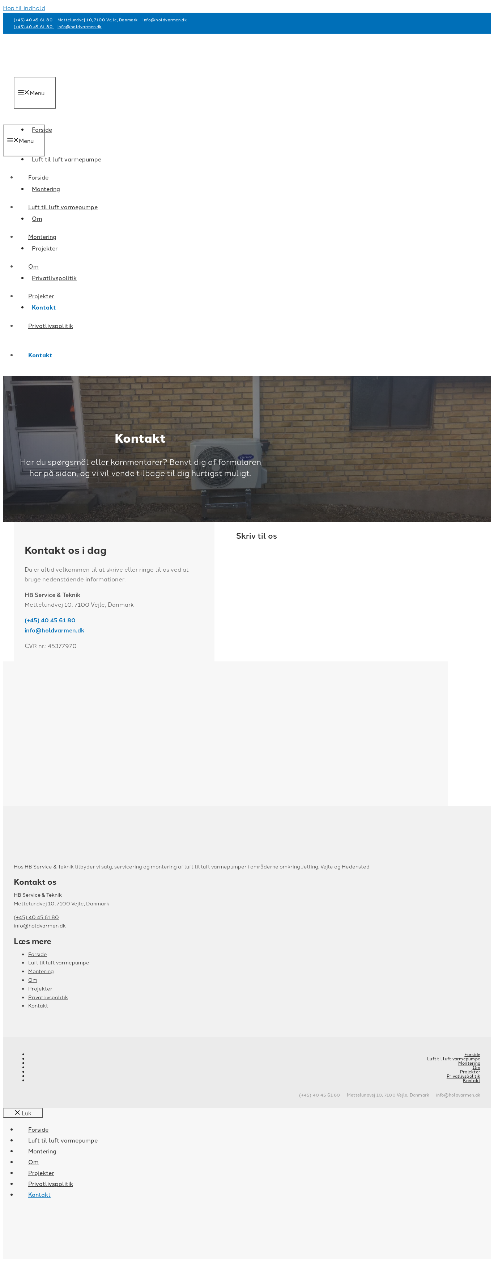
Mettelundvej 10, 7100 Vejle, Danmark (98, 19)
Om (33, 266)
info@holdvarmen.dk (164, 19)
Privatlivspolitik (54, 278)
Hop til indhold (24, 8)
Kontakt (40, 355)
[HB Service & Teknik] (34, 119)
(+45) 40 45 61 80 (34, 19)
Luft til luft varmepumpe (66, 159)
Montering (42, 236)
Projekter (41, 296)
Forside (38, 177)
